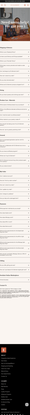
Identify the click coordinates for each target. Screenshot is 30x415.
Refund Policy (4, 371)
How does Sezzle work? (6, 213)
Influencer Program (6, 394)
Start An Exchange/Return (7, 363)
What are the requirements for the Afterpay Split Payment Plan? (12, 243)
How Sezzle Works (5, 373)
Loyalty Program (5, 391)
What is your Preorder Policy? (7, 61)
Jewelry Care (4, 397)
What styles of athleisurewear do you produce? (12, 104)
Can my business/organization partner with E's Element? (12, 140)
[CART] (27, 5)
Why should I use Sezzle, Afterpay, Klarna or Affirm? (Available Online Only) (13, 254)
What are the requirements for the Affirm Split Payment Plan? (12, 237)
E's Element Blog (5, 402)
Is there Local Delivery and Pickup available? (11, 56)
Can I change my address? (6, 194)
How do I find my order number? (8, 180)
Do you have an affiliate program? (8, 151)
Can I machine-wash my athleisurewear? (10, 115)
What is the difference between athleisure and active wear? (13, 110)
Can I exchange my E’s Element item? (9, 71)
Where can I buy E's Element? (7, 155)
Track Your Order (5, 368)
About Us (3, 384)
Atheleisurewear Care (6, 399)
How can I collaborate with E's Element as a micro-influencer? (13, 146)
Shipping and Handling (7, 366)
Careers (3, 404)
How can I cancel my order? (7, 75)
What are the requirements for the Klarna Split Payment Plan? (12, 248)
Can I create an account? (6, 176)
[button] (5, 5)
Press (2, 389)
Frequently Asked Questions (8, 358)
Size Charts (4, 360)
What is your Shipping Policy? (7, 52)
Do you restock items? (6, 166)
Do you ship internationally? (7, 80)
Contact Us (4, 376)
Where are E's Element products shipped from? (12, 84)
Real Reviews (4, 386)
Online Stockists (4, 279)
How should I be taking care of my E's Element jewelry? (12, 124)
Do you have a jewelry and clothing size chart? (12, 94)
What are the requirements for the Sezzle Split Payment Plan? (12, 231)
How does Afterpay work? (6, 217)
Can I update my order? (6, 189)
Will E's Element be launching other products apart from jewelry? (13, 161)
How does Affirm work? (6, 222)
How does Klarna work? (6, 226)
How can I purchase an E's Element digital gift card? (13, 269)
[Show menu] (1, 5)
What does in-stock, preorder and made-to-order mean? (12, 66)
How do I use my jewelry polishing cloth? (10, 129)
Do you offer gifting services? (7, 265)
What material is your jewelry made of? (10, 119)
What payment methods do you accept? (10, 208)
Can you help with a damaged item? (9, 198)
